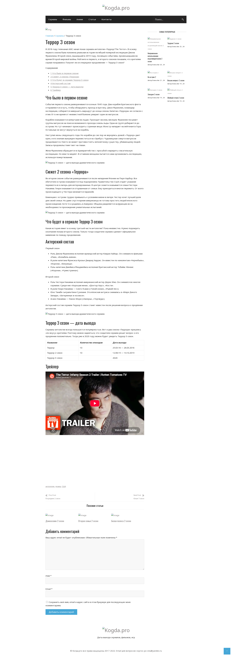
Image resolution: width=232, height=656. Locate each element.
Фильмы (67, 19)
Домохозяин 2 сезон (55, 521)
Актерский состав (60, 83)
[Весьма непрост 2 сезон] (175, 75)
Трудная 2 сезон (173, 43)
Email (49, 589)
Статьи (92, 19)
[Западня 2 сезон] (156, 90)
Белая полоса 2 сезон (121, 521)
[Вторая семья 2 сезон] (82, 515)
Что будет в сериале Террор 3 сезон (69, 80)
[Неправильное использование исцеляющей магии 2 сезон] (156, 44)
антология (50, 486)
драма (58, 486)
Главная (49, 35)
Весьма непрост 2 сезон (175, 80)
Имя (48, 575)
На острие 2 (152, 77)
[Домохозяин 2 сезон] (50, 515)
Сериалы (52, 19)
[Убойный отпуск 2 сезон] (175, 92)
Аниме (80, 19)
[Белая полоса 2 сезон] (115, 515)
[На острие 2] (156, 73)
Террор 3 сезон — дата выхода (66, 86)
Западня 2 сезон (154, 94)
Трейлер (55, 90)
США (64, 486)
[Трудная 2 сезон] (175, 39)
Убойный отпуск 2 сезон (175, 97)
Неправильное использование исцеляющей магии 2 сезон (155, 57)
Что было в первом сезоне (64, 73)
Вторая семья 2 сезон (88, 521)
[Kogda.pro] (116, 7)
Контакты (106, 19)
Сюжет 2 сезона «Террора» (64, 76)
